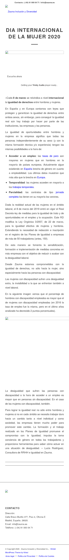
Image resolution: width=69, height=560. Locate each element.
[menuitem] (10, 556)
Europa (41, 177)
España (28, 168)
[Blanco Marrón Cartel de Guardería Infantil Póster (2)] (34, 61)
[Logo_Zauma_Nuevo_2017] (28, 11)
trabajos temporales (23, 187)
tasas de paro (50, 156)
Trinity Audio (38, 85)
